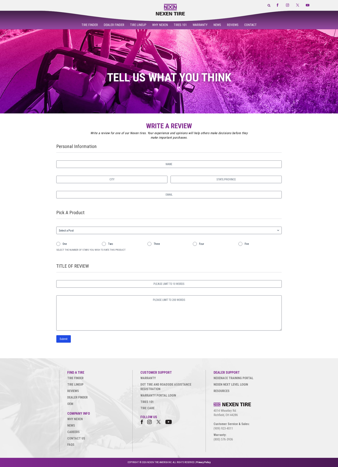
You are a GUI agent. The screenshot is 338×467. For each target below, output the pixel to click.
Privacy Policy (203, 462)
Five (247, 243)
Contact (250, 25)
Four (201, 243)
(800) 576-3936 (223, 439)
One (65, 243)
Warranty (200, 25)
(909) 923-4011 (223, 428)
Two (110, 243)
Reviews (232, 25)
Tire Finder (90, 25)
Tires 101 (180, 25)
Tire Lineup (138, 25)
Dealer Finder (114, 25)
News (217, 25)
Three (157, 243)
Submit (63, 338)
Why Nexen (160, 25)
